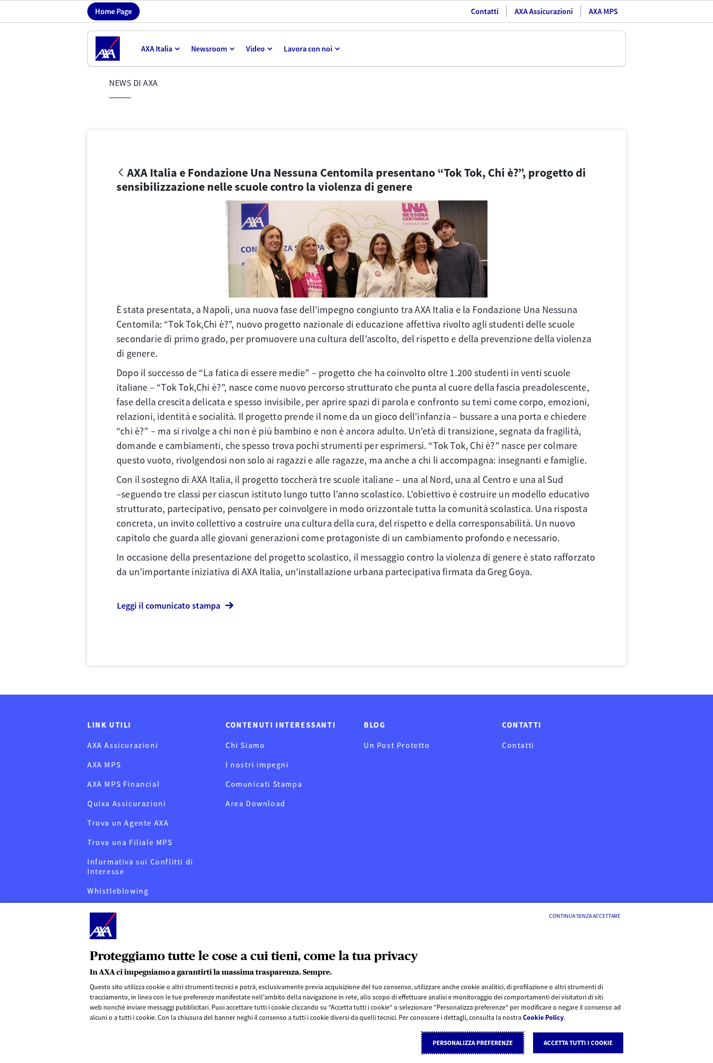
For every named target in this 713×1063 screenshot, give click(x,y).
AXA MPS (603, 11)
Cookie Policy (543, 1017)
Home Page (113, 11)
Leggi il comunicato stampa (168, 605)
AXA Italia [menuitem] (156, 48)
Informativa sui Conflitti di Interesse (140, 866)
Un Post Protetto (397, 745)
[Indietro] (120, 173)
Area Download (256, 803)
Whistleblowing (117, 891)
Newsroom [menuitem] (209, 48)
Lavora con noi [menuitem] (308, 48)
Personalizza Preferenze (473, 1043)
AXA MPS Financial (123, 784)
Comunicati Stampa (264, 784)
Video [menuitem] (255, 48)
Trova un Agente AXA (128, 823)
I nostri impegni (257, 764)
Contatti (485, 11)
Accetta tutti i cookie (578, 1043)
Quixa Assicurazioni (126, 803)
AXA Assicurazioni (544, 11)
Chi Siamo (245, 745)
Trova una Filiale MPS (130, 842)
